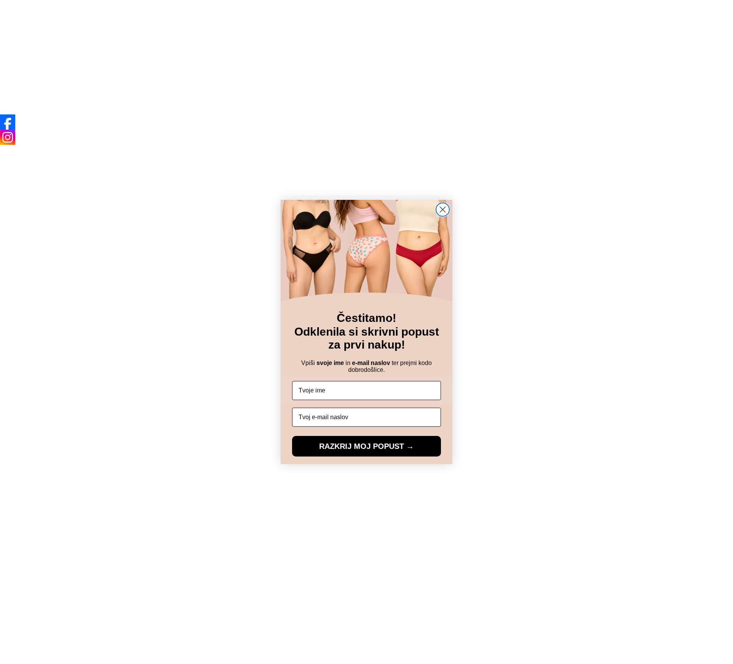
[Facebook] (7, 122)
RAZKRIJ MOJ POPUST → (366, 446)
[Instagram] (7, 137)
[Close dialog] (442, 209)
